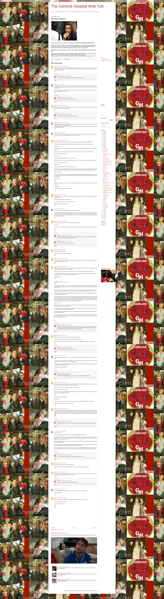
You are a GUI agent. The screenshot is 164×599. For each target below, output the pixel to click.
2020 (103, 141)
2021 (103, 139)
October (104, 151)
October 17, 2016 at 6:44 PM (61, 221)
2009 (103, 218)
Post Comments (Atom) (60, 529)
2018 (103, 144)
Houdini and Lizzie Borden (107, 161)
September (105, 195)
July (104, 198)
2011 (103, 215)
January (104, 207)
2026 (103, 132)
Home (74, 527)
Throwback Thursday (106, 185)
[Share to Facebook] (67, 59)
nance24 (55, 472)
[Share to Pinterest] (68, 59)
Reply (55, 71)
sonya (55, 140)
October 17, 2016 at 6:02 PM (66, 114)
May (104, 201)
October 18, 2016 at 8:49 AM (66, 325)
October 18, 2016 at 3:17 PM (66, 480)
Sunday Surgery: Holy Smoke (108, 182)
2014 (103, 210)
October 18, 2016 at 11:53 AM (62, 382)
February (104, 205)
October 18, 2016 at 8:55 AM (61, 335)
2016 (103, 147)
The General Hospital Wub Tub (77, 6)
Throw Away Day (106, 158)
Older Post (95, 527)
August (104, 196)
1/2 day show (105, 168)
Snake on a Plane (106, 162)
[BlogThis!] (65, 59)
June (104, 199)
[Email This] (64, 59)
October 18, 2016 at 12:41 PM (66, 421)
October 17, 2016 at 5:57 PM (63, 122)
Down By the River (106, 179)
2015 (103, 209)
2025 (103, 133)
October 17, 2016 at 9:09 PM (61, 266)
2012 (103, 213)
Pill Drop (104, 169)
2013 (103, 212)
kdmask (104, 224)
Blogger (98, 590)
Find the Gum (105, 156)
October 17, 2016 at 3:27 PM (60, 84)
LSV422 (55, 408)
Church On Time (106, 184)
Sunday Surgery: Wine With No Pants (59, 533)
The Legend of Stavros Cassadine (63, 566)
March (104, 204)
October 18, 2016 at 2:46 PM (62, 472)
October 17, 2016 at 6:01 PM (66, 97)
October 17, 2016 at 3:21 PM (62, 66)
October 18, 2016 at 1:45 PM (61, 463)
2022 (103, 138)
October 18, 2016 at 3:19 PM (66, 454)
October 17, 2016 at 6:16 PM (61, 140)
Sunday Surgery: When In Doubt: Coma (64, 579)
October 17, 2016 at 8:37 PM (66, 235)
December (105, 148)
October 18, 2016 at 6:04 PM (61, 497)
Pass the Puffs (105, 187)
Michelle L (59, 97)
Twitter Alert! (105, 166)
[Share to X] (66, 59)
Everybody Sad (105, 176)
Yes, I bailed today (106, 159)
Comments (104, 126)
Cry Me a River (105, 178)
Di (54, 84)
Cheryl (55, 105)
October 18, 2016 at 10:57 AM (66, 347)
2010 (103, 216)
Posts (103, 124)
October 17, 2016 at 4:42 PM (62, 105)
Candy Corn (105, 152)
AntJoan (55, 66)
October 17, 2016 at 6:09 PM (60, 132)
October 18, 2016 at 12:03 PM (62, 408)
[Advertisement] (106, 35)
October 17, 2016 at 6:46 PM (61, 249)
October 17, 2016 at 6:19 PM (61, 194)
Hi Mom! (104, 171)
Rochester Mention (106, 172)
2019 (103, 142)
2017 (103, 145)
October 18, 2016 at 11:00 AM (66, 373)
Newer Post (53, 527)
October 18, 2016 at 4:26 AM (64, 281)
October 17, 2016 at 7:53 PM (62, 258)
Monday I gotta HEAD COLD (108, 188)
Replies (56, 73)
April (104, 202)
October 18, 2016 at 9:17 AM (60, 355)
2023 (103, 136)
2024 (103, 135)
